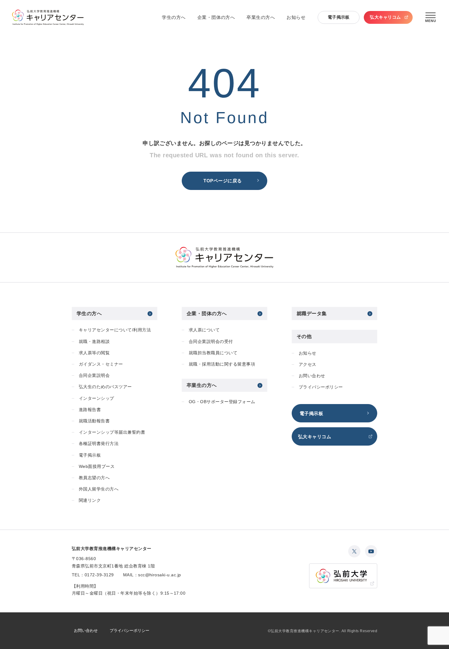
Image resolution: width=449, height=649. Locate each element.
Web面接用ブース (97, 466)
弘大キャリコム (385, 17)
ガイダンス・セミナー (101, 364)
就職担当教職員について (213, 352)
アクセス (307, 364)
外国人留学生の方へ (99, 489)
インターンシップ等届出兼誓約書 (112, 432)
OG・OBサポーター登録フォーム (222, 401)
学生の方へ (173, 17)
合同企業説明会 (94, 375)
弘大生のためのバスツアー (105, 386)
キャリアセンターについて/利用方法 (115, 329)
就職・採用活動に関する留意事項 (222, 364)
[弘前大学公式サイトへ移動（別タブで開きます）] (343, 575)
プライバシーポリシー (321, 387)
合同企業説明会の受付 (211, 341)
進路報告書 (90, 409)
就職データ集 (312, 313)
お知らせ (296, 17)
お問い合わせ (312, 375)
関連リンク (90, 500)
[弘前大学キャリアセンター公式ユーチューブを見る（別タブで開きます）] (371, 551)
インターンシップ (96, 398)
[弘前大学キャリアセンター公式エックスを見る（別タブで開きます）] (354, 551)
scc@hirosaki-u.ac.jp (159, 574)
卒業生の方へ (260, 17)
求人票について (204, 329)
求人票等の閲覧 (94, 352)
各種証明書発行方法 (99, 443)
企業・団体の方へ (216, 17)
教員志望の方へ (94, 477)
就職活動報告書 (94, 420)
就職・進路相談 (94, 341)
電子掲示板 (339, 17)
